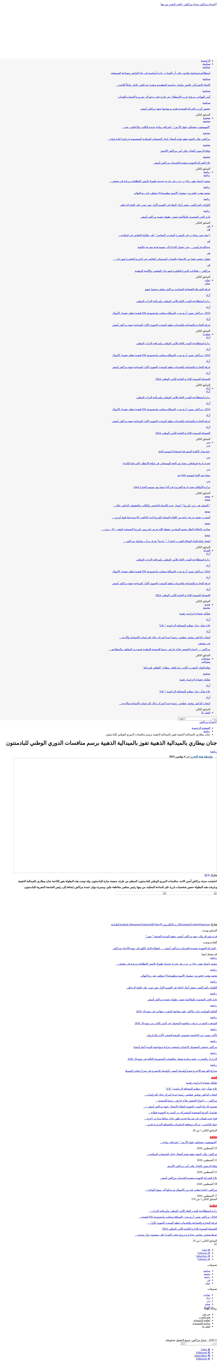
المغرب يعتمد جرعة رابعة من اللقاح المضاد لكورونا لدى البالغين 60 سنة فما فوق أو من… (161, 517)
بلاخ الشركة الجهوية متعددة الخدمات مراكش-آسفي (182, 162)
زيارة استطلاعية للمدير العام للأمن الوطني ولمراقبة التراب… (183, 1210)
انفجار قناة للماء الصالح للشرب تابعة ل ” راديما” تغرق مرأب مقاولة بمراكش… (166, 541)
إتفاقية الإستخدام (201, 1320)
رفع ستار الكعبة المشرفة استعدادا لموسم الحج (184, 451)
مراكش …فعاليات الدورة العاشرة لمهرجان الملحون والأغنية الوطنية (172, 270)
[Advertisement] (108, 32)
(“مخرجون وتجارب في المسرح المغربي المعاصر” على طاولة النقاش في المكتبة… (164, 235)
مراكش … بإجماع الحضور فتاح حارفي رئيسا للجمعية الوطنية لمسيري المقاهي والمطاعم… (159, 649)
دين (208, 442)
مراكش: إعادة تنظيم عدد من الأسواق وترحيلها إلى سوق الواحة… (181, 1189)
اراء (208, 1298)
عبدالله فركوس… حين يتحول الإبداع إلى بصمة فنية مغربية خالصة (174, 247)
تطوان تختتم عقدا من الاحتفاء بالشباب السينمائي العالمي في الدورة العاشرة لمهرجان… (161, 259)
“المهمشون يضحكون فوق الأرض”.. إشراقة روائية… (188, 1142)
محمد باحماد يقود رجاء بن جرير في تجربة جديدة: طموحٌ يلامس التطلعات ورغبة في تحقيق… (159, 181)
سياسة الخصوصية (201, 1323)
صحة (207, 496)
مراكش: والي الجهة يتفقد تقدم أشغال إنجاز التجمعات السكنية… (182, 1154)
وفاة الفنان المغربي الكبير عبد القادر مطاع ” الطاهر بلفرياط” (176, 667)
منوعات (205, 658)
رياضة (206, 172)
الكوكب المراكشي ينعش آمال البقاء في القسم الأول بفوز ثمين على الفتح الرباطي (165, 204)
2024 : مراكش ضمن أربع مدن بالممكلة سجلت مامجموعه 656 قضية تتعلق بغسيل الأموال (161, 313)
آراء (208, 295)
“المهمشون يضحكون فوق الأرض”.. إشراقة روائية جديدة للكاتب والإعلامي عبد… (166, 127)
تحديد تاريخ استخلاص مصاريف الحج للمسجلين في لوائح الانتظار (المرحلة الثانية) (166, 463)
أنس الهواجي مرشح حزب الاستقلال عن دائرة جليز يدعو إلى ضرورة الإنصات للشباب (164, 96)
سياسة (206, 63)
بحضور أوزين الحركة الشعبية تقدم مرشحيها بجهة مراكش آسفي (175, 108)
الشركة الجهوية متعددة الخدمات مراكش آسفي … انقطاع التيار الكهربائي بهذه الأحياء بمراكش (165, 948)
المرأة (207, 550)
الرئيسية (205, 60)
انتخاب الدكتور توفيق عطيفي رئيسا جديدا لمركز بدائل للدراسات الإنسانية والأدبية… (164, 637)
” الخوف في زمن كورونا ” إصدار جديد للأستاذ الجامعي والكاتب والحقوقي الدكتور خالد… (161, 505)
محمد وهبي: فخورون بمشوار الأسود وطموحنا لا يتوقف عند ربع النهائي (172, 193)
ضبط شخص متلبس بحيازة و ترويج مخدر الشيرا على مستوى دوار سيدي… (176, 1234)
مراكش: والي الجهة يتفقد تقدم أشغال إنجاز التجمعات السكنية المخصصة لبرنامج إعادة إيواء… (159, 139)
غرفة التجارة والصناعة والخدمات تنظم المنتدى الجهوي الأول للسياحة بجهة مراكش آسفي (161, 324)
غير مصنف (204, 643)
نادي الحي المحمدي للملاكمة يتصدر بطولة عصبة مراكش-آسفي (175, 216)
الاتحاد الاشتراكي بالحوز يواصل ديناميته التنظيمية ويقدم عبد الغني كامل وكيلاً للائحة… (163, 84)
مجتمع (206, 117)
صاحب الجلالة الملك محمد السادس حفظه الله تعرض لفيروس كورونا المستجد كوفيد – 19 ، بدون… (155, 529)
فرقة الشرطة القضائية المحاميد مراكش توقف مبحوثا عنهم (177, 289)
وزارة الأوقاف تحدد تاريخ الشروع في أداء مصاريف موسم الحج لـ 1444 (171, 487)
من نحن (206, 1314)
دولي (207, 280)
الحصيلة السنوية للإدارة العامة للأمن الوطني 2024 (182, 379)
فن (208, 226)
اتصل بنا (205, 712)
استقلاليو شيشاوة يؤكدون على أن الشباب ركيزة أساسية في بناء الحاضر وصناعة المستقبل (160, 73)
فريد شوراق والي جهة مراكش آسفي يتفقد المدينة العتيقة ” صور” (181, 936)
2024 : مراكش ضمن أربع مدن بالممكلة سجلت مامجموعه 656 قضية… (178, 1216)
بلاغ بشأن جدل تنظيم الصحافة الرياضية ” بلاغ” (184, 625)
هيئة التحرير (204, 1317)
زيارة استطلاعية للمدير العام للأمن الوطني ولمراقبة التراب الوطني (173, 301)
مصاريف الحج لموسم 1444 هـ (193, 475)
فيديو (207, 604)
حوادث (206, 334)
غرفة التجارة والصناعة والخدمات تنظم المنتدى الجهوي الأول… (182, 1222)
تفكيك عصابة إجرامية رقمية (194, 613)
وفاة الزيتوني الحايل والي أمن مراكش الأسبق (185, 150)
